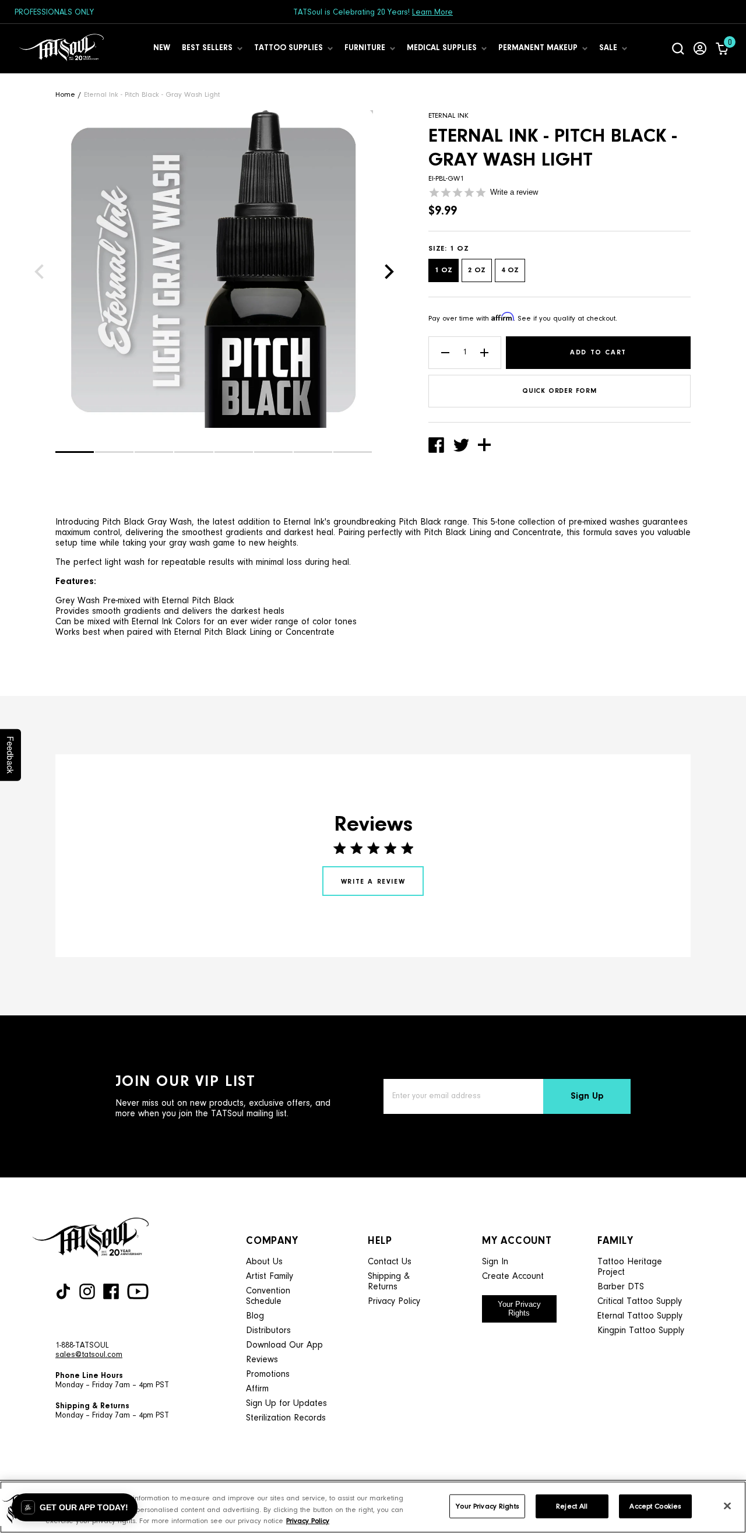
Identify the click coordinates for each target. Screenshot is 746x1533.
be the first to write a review (373, 881)
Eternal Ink (448, 115)
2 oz (476, 270)
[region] (373, 1507)
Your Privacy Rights (519, 1308)
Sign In (495, 1262)
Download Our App (284, 1345)
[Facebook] (111, 1291)
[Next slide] (389, 271)
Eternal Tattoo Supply (639, 1316)
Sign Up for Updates (286, 1403)
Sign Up (587, 1096)
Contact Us (389, 1262)
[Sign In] (700, 48)
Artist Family (269, 1276)
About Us (264, 1262)
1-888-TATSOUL (82, 1346)
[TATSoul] (61, 48)
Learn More (432, 13)
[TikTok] (63, 1291)
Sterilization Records (286, 1418)
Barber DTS (620, 1287)
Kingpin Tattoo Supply (640, 1330)
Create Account (513, 1276)
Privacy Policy (394, 1301)
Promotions (268, 1374)
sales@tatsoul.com (88, 1355)
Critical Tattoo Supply (639, 1301)
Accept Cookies (655, 1506)
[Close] (727, 1505)
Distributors (268, 1330)
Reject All (571, 1506)
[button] (74, 452)
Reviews (262, 1360)
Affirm (257, 1389)
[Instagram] (87, 1291)
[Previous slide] (39, 271)
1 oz (443, 270)
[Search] (678, 48)
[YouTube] (138, 1291)
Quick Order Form (559, 391)
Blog (255, 1316)
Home (65, 95)
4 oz (510, 270)
